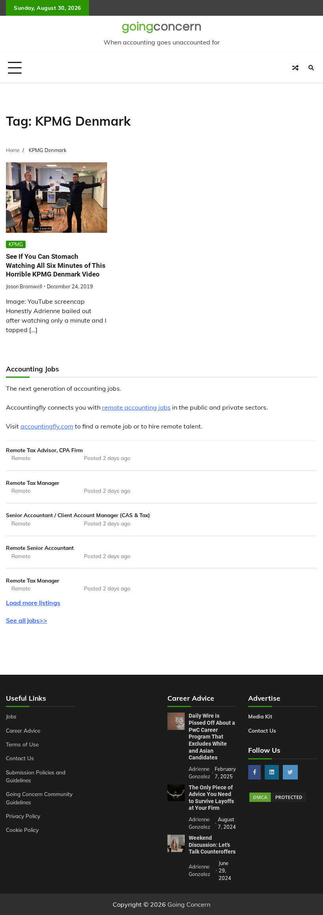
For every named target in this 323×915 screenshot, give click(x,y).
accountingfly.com (46, 426)
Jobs (11, 716)
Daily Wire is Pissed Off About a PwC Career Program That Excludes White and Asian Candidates (212, 737)
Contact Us (20, 758)
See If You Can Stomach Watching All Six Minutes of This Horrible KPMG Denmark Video (56, 265)
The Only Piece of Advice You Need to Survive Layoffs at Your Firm (211, 797)
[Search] (311, 68)
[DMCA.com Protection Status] (277, 801)
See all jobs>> (26, 620)
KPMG (16, 244)
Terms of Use (22, 744)
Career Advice (23, 730)
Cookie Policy (22, 829)
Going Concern (188, 904)
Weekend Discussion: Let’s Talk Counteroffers (212, 845)
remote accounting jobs (136, 407)
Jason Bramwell (24, 286)
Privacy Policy (23, 816)
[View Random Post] (295, 68)
